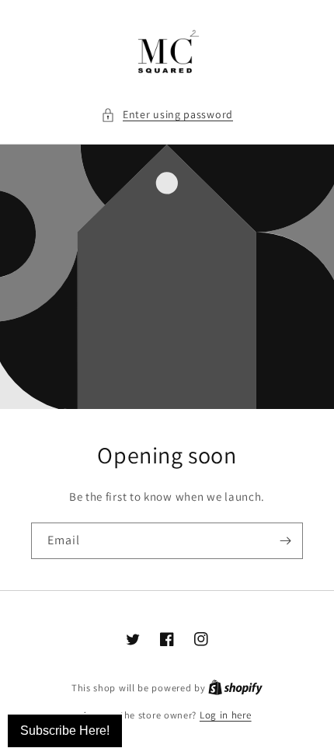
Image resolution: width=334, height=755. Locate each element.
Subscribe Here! (65, 730)
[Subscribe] (285, 541)
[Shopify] (235, 687)
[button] (167, 114)
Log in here (226, 715)
